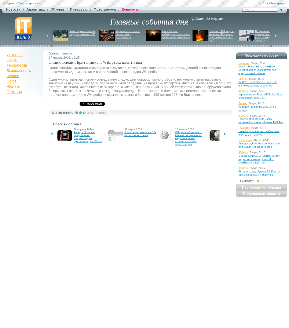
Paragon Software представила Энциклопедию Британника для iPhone (88, 137)
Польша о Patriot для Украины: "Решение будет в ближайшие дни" (221, 36)
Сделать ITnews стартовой (22, 3)
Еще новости (246, 181)
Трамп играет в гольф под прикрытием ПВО (82, 33)
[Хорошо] (88, 112)
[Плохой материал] (80, 112)
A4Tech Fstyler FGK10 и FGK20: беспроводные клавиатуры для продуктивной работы (257, 70)
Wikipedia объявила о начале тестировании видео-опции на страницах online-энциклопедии (188, 138)
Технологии (17, 65)
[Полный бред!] (76, 112)
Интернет (15, 55)
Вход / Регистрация (274, 3)
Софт (11, 81)
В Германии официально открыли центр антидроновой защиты (268, 36)
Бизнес (13, 76)
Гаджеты (14, 92)
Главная (54, 53)
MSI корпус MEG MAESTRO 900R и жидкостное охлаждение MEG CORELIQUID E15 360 (259, 159)
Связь (12, 60)
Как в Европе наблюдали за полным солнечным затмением (176, 34)
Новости (67, 53)
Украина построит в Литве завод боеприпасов (128, 34)
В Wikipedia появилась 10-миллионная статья (140, 134)
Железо (13, 86)
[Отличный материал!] (92, 112)
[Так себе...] (84, 112)
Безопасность (19, 71)
